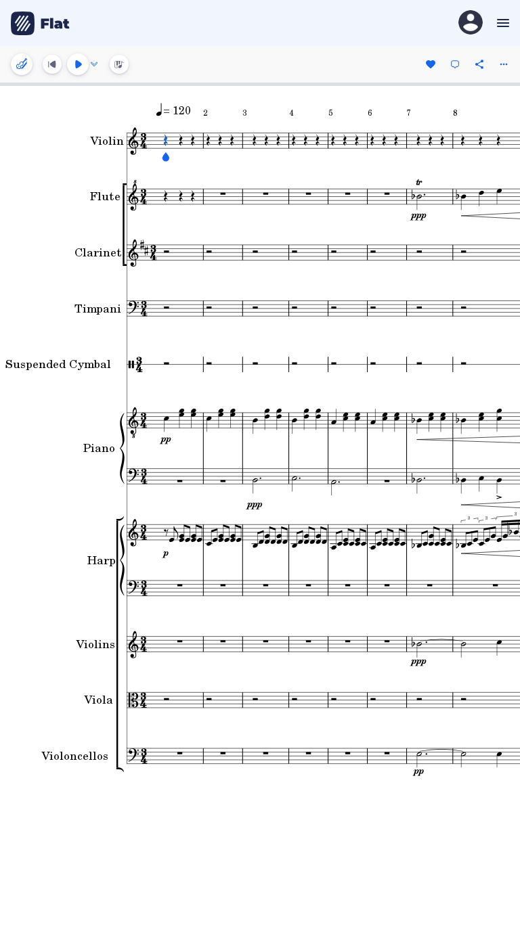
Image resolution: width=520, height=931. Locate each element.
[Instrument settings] (21, 64)
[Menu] (501, 23)
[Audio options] (94, 64)
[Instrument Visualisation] (119, 64)
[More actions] (503, 64)
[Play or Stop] (78, 64)
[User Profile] (470, 23)
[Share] (479, 64)
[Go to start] (52, 64)
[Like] (430, 64)
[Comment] (455, 64)
